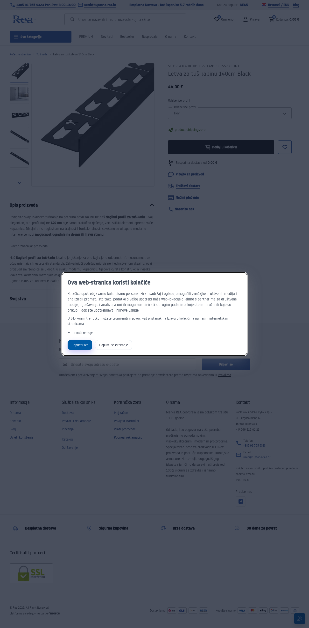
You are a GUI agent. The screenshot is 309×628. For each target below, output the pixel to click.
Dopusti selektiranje (113, 345)
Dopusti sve (79, 345)
